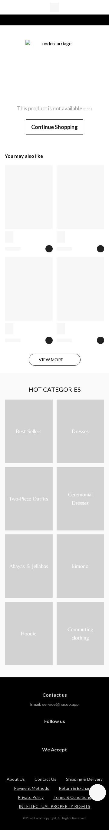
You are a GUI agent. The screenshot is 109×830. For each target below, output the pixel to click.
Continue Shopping (54, 127)
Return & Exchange (77, 788)
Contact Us (45, 779)
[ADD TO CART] (49, 248)
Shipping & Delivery (84, 779)
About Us (16, 779)
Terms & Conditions (72, 797)
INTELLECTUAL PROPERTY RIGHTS (54, 806)
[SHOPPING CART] (100, 7)
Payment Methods (31, 788)
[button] (97, 792)
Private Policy (31, 797)
